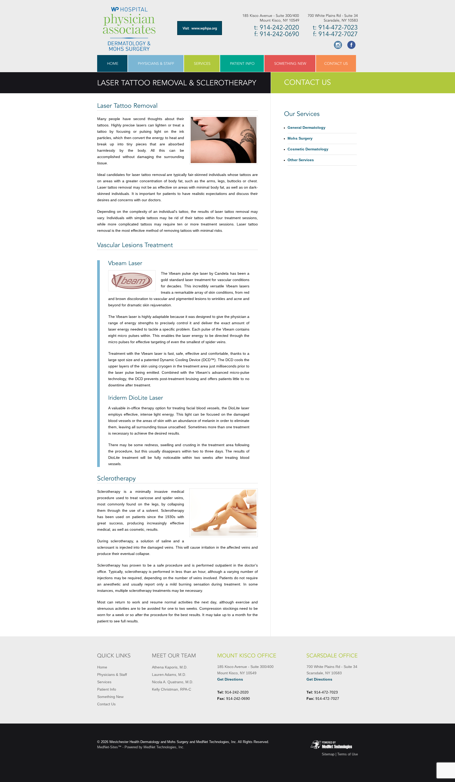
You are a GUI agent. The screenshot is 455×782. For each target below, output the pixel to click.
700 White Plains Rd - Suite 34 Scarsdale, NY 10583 (331, 673)
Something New (110, 697)
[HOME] (112, 63)
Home (102, 667)
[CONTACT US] (336, 63)
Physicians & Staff (112, 674)
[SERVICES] (202, 63)
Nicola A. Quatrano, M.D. (172, 682)
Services (104, 682)
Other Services (301, 160)
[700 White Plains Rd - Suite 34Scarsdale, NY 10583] (328, 18)
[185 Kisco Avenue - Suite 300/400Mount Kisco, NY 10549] (269, 18)
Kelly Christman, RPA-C (171, 689)
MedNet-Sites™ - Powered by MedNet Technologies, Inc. (140, 747)
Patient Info (106, 689)
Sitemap (328, 754)
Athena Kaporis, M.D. (169, 667)
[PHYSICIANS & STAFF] (156, 63)
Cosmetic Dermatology (308, 149)
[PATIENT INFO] (242, 63)
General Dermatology (306, 127)
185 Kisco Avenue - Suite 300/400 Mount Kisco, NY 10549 (245, 673)
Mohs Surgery (300, 138)
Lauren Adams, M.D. (169, 674)
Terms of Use (347, 754)
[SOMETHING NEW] (290, 63)
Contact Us (106, 704)
